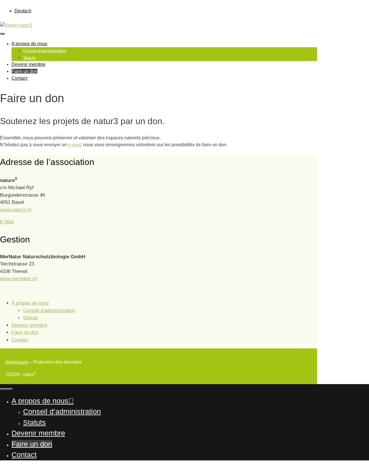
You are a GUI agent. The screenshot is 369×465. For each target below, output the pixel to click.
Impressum (17, 362)
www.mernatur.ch (18, 278)
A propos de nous (29, 43)
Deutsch (22, 10)
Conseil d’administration (45, 50)
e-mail (74, 144)
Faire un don (24, 71)
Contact (19, 78)
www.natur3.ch (16, 209)
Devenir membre (29, 64)
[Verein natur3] (16, 25)
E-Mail (7, 222)
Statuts (29, 57)
